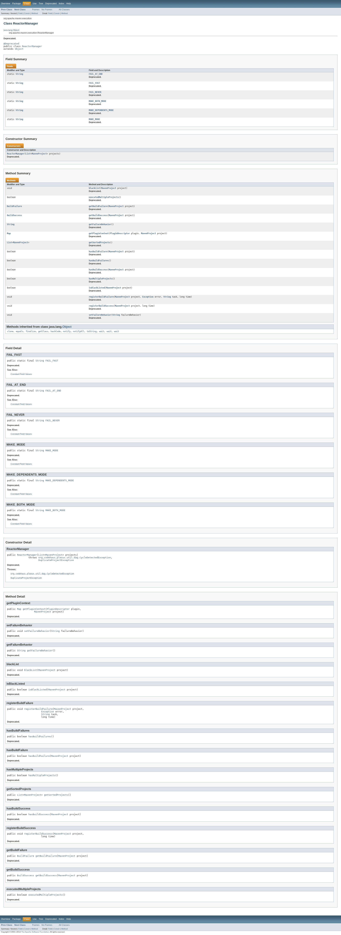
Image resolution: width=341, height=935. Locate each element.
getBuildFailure (98, 206)
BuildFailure (14, 206)
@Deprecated (11, 43)
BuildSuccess (14, 215)
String (19, 74)
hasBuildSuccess (98, 269)
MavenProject (39, 153)
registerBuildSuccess (101, 306)
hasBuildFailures (99, 260)
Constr (27, 13)
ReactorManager (32, 46)
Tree (41, 3)
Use (35, 3)
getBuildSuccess (98, 215)
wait (101, 331)
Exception (147, 297)
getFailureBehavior (100, 224)
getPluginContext (99, 233)
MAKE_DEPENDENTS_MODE (101, 110)
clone (10, 331)
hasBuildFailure (98, 251)
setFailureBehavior (100, 315)
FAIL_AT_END (95, 74)
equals (19, 331)
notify (67, 331)
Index (61, 3)
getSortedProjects (99, 242)
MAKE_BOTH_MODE (97, 101)
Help (68, 3)
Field (20, 13)
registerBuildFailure (101, 297)
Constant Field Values (21, 374)
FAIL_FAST (94, 83)
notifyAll (78, 331)
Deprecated (51, 3)
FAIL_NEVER (95, 92)
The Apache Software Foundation (35, 932)
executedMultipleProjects (104, 197)
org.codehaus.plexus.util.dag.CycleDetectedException (74, 557)
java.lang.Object (11, 30)
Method (34, 13)
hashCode (56, 331)
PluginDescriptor (120, 233)
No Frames (47, 9)
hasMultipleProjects (100, 278)
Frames (35, 9)
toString (92, 331)
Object (19, 49)
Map (9, 233)
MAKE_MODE (94, 119)
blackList (94, 188)
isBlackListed (97, 288)
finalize (31, 331)
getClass (43, 331)
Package (16, 3)
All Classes (64, 9)
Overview (5, 3)
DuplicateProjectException (56, 560)
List (28, 153)
